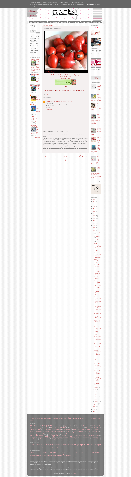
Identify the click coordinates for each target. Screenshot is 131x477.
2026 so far (37, 87)
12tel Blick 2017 (40, 445)
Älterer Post (83, 156)
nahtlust (33, 117)
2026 (94, 199)
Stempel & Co (39, 455)
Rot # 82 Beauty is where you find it (97, 267)
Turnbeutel (32, 437)
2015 (94, 225)
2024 (94, 204)
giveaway (32, 420)
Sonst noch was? (74, 418)
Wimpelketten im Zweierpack (97, 339)
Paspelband (88, 431)
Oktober (96, 240)
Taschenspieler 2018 (93, 435)
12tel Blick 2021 (67, 445)
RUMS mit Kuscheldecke (97, 273)
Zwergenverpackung (68, 439)
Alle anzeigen (37, 137)
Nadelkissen (39, 431)
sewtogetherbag (95, 439)
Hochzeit (61, 453)
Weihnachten (74, 437)
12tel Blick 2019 (49, 445)
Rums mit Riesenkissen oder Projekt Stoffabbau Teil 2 (97, 330)
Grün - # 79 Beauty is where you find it (97, 366)
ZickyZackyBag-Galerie (74, 22)
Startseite (66, 156)
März (96, 399)
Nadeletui (32, 431)
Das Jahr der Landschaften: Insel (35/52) (34, 120)
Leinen (88, 429)
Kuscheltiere (66, 429)
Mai (95, 394)
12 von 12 (33, 418)
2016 (94, 223)
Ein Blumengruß (38, 98)
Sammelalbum (32, 455)
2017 (94, 220)
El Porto (60, 426)
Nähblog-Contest (63, 418)
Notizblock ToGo (48, 431)
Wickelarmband (86, 437)
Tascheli (32, 435)
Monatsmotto (55, 418)
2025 (94, 201)
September (97, 383)
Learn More (91, 4)
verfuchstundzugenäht (35, 75)
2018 (94, 218)
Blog (31, 22)
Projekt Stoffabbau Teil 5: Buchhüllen (97, 255)
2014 (94, 228)
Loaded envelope (86, 453)
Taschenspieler (53, 435)
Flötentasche (86, 426)
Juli (95, 389)
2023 (94, 206)
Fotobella (94, 426)
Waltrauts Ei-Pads (97, 22)
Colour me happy (39, 447)
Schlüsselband (49, 433)
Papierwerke (96, 452)
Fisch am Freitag (49, 447)
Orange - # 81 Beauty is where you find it (97, 283)
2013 (94, 230)
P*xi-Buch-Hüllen (79, 431)
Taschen (39, 435)
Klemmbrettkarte (68, 453)
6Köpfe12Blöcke (34, 426)
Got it (99, 4)
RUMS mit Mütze (97, 288)
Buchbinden (32, 453)
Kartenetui (89, 428)
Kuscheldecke (57, 429)
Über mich (36, 22)
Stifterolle (74, 433)
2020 (94, 213)
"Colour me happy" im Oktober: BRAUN (97, 373)
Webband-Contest (92, 418)
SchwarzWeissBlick (71, 447)
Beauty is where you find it (62, 95)
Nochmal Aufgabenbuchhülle (97, 379)
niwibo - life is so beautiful (35, 59)
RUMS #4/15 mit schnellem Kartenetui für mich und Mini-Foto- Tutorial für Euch (96, 172)
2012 (94, 407)
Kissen (96, 428)
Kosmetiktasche (35, 429)
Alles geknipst (50, 95)
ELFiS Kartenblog (34, 105)
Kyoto (74, 429)
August (96, 387)
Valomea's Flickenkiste (34, 125)
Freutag (49, 418)
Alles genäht (47, 425)
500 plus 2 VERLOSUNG (99, 140)
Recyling (41, 433)
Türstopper (40, 437)
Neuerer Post (48, 156)
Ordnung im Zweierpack (97, 293)
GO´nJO (46, 428)
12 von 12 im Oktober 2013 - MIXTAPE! (97, 315)
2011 (94, 409)
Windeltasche (44, 439)
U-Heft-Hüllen (50, 437)
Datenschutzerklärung (54, 22)
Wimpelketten (95, 437)
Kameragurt (80, 428)
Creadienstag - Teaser (97, 277)
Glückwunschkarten (49, 452)
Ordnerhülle (68, 431)
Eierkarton (38, 453)
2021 (94, 211)
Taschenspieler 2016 (80, 435)
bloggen (99, 418)
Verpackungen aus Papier (57, 455)
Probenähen (33, 433)
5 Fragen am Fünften (42, 418)
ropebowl (86, 439)
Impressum (43, 22)
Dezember (97, 232)
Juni (95, 392)
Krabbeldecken (47, 429)
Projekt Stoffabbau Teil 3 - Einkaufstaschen (97, 300)
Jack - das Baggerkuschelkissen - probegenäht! (97, 308)
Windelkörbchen (34, 439)
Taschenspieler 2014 (66, 435)
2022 (94, 209)
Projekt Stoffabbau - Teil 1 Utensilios (97, 352)
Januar (96, 404)
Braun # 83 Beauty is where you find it (97, 246)
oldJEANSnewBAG (85, 22)
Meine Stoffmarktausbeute (97, 261)
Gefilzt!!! (96, 250)
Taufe (44, 455)
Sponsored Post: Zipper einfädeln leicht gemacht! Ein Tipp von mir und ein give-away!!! (96, 120)
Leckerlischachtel (77, 453)
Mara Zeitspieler (35, 85)
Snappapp (67, 433)
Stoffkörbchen (83, 433)
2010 (94, 412)
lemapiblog (50, 101)
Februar (96, 401)
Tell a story (85, 418)
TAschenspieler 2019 (94, 433)
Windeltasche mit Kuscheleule (97, 359)
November (97, 236)
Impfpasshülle (72, 428)
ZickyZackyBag (56, 439)
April (96, 397)
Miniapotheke (96, 429)
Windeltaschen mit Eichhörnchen (97, 346)
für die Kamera (78, 439)
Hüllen (63, 428)
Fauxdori (78, 426)
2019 (94, 216)
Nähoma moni (35, 95)
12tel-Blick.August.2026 (38, 79)
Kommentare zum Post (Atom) (58, 160)
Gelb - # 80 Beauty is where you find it (97, 322)
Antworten (49, 109)
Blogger (74, 473)
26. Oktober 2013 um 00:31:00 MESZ (63, 101)
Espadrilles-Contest (69, 426)
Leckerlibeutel (81, 429)
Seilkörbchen (59, 433)
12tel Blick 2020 (58, 445)
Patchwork (96, 431)
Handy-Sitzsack (55, 428)
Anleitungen (63, 22)
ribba (69, 455)
